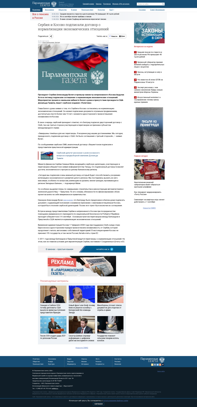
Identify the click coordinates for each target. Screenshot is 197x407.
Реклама (117, 361)
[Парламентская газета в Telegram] (157, 365)
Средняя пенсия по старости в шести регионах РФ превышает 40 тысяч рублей (85, 14)
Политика (36, 10)
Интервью (85, 364)
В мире (74, 10)
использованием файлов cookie (115, 401)
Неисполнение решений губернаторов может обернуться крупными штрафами (147, 184)
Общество (62, 10)
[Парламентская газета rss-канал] (152, 365)
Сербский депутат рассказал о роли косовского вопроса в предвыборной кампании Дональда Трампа (78, 155)
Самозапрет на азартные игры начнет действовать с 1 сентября (149, 200)
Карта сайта (161, 371)
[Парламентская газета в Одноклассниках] (160, 365)
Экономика (49, 10)
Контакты (118, 359)
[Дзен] (122, 36)
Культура (101, 10)
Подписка (107, 4)
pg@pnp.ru (55, 388)
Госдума (142, 10)
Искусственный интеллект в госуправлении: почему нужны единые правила (147, 99)
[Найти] (163, 4)
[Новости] (113, 36)
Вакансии (118, 364)
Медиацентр (71, 364)
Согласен (99, 404)
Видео (69, 359)
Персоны (70, 361)
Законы (98, 4)
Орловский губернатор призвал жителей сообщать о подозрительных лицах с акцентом (149, 64)
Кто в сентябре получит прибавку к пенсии (71, 16)
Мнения (84, 361)
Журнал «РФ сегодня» (121, 4)
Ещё (111, 10)
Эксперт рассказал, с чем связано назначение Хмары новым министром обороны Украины (148, 89)
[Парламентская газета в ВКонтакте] (155, 365)
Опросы (84, 359)
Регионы (98, 361)
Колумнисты (100, 364)
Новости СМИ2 (81, 348)
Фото (97, 359)
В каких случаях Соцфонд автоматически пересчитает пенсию (79, 19)
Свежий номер (88, 4)
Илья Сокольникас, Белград (51, 42)
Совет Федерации (157, 10)
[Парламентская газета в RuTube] (163, 365)
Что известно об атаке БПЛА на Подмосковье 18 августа (148, 81)
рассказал (68, 200)
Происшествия (87, 10)
